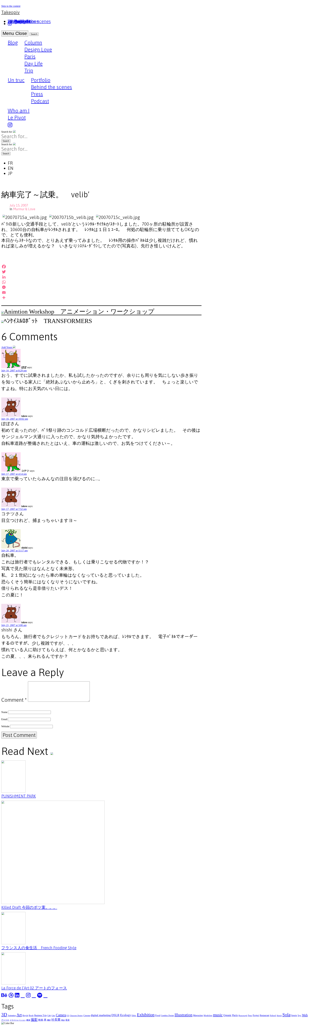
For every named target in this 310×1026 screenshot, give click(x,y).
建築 (28, 1020)
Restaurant (264, 1015)
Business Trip (40, 1015)
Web (305, 1015)
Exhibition (146, 1014)
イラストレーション (18, 1020)
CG (68, 1015)
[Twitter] (101, 271)
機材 (49, 1020)
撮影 (34, 1019)
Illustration (183, 1015)
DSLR (115, 1015)
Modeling (208, 1015)
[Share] (101, 297)
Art (19, 1015)
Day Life (33, 63)
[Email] (101, 292)
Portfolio (40, 80)
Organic (227, 1015)
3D (4, 1014)
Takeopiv (10, 12)
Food (157, 1015)
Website (5, 726)
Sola (286, 1014)
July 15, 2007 (19, 205)
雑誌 (63, 1020)
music (218, 1015)
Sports (294, 1015)
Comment (14, 700)
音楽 (67, 1020)
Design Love (38, 49)
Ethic (134, 1015)
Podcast (40, 101)
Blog (13, 43)
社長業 (56, 1019)
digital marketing (101, 1015)
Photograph (242, 1015)
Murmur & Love (24, 209)
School (273, 1015)
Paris (30, 56)
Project (256, 1015)
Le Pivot (17, 117)
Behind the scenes (51, 87)
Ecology (125, 1015)
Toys (299, 1015)
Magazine (198, 1015)
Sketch (279, 1015)
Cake (53, 1015)
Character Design (76, 1015)
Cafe (49, 1015)
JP (10, 173)
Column (33, 42)
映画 (40, 1019)
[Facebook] (101, 266)
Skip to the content (10, 6)
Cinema (86, 1015)
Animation (12, 1015)
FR (10, 163)
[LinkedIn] (101, 277)
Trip (28, 70)
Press (37, 94)
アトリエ (5, 1020)
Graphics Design (167, 1015)
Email (4, 719)
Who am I (19, 110)
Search (34, 34)
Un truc (16, 80)
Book (31, 1015)
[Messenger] (101, 287)
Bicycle (25, 1015)
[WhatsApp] (101, 282)
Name (4, 712)
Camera (61, 1015)
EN (10, 168)
